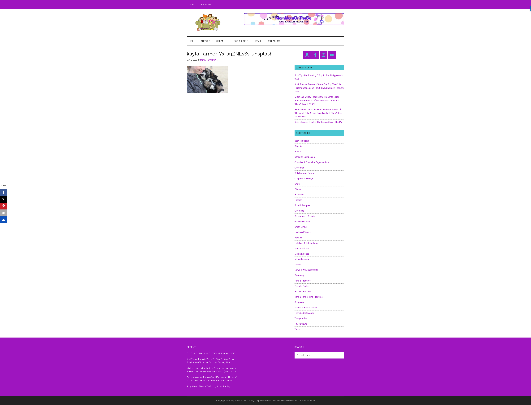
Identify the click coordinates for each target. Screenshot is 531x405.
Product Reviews (303, 291)
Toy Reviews (301, 323)
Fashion (298, 200)
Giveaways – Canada (305, 216)
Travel (297, 329)
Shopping (299, 302)
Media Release (302, 254)
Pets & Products (303, 280)
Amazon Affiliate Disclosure (285, 401)
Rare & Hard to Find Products (309, 297)
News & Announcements (306, 270)
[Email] (3, 212)
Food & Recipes (302, 205)
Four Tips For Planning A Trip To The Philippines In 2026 (211, 353)
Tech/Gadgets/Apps (304, 313)
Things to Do (301, 318)
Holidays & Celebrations (306, 243)
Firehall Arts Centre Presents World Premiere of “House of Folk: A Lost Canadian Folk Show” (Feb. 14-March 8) (318, 113)
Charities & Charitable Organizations (312, 162)
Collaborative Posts (304, 173)
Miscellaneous (302, 259)
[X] (3, 199)
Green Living (301, 227)
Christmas (299, 167)
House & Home (302, 248)
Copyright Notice (263, 401)
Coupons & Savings (304, 178)
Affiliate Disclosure (306, 401)
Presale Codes (302, 286)
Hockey (298, 237)
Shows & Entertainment (306, 307)
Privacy (251, 401)
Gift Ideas (299, 210)
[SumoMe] (3, 219)
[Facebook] (3, 192)
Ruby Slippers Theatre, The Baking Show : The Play (319, 122)
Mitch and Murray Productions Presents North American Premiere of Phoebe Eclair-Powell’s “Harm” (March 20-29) (317, 100)
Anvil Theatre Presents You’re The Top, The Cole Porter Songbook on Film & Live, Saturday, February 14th (319, 88)
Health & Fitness (303, 232)
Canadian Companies (305, 157)
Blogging (299, 146)
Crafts (297, 184)
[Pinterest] (3, 206)
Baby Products (302, 141)
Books (298, 151)
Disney (298, 189)
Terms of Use (240, 401)
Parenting (299, 275)
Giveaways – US (302, 221)
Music (297, 264)
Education (299, 194)
